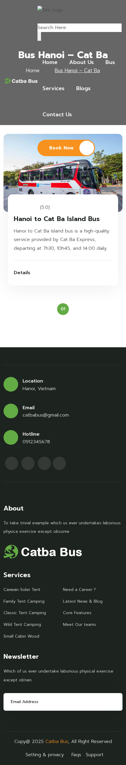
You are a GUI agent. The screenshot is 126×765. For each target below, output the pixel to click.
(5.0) (45, 207)
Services (53, 88)
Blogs (83, 88)
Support (94, 754)
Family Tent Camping (24, 601)
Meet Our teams (79, 624)
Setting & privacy (44, 754)
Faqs (76, 754)
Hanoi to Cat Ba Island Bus (57, 219)
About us (81, 62)
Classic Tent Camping (25, 613)
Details (22, 272)
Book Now (61, 147)
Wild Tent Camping (22, 624)
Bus (110, 62)
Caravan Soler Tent (22, 590)
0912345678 (36, 442)
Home (49, 62)
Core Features (77, 613)
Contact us (57, 114)
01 (63, 309)
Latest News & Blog (83, 601)
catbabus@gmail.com (46, 415)
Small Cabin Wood (21, 636)
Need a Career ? (79, 590)
